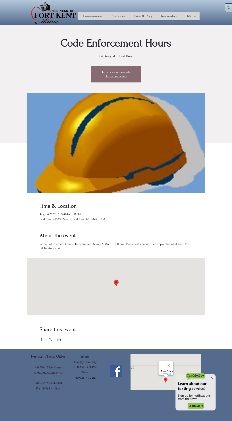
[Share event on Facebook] (41, 339)
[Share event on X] (50, 339)
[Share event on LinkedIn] (59, 339)
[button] (93, 16)
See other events (116, 76)
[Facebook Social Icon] (116, 371)
